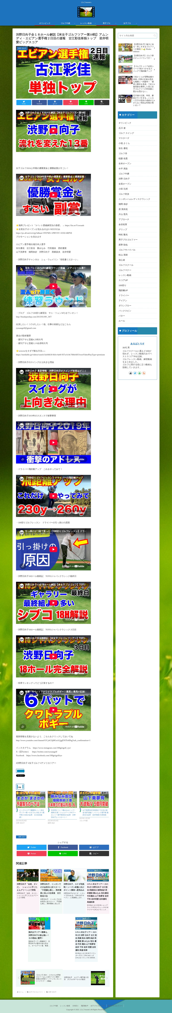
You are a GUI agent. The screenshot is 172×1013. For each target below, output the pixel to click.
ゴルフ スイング (126, 133)
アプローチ (124, 219)
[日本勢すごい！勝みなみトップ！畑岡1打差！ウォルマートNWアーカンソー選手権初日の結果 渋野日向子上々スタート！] (62, 799)
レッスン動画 (125, 275)
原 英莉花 (123, 209)
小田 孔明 (123, 189)
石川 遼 (122, 128)
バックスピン (125, 311)
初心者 (122, 260)
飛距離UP (123, 290)
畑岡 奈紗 (123, 204)
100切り (122, 285)
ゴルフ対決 (124, 194)
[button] (101, 102)
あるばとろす (137, 343)
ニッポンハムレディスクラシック (134, 199)
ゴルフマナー (125, 270)
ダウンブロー (125, 305)
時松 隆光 (123, 234)
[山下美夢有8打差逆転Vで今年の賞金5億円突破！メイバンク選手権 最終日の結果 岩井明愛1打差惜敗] (94, 799)
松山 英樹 (123, 255)
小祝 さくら (124, 143)
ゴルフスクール (126, 265)
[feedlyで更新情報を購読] (139, 373)
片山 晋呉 (123, 214)
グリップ (123, 229)
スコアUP (123, 280)
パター (122, 316)
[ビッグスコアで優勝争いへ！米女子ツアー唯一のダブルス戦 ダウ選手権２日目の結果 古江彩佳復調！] (30, 799)
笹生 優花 (123, 148)
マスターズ (124, 138)
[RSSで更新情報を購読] (144, 373)
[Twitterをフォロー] (135, 373)
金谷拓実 (123, 224)
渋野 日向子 (22, 837)
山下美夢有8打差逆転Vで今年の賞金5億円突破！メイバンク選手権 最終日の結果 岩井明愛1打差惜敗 (95, 812)
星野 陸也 (123, 245)
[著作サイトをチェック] (130, 373)
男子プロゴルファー (128, 239)
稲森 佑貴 (123, 158)
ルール (122, 321)
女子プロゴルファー (98, 1006)
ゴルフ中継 (124, 174)
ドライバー (124, 295)
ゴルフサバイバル (127, 250)
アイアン (123, 300)
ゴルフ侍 (123, 153)
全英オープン (125, 184)
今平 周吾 (123, 168)
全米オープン (125, 163)
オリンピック (125, 123)
